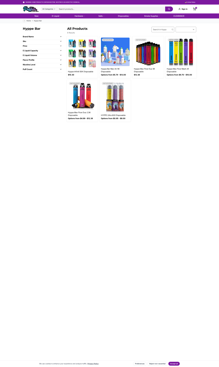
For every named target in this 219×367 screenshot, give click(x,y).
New (36, 16)
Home (28, 21)
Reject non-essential (157, 364)
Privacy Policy (93, 364)
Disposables (123, 16)
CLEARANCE (178, 16)
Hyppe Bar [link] (38, 21)
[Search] (169, 9)
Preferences (140, 364)
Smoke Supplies (151, 16)
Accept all (174, 364)
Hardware (79, 16)
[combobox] (186, 29)
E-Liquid (55, 16)
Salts (100, 16)
